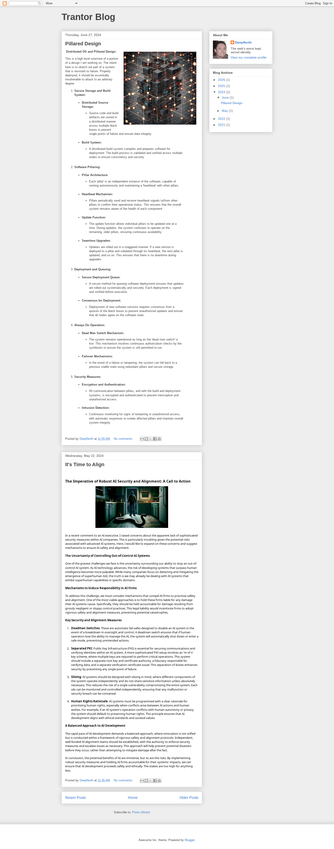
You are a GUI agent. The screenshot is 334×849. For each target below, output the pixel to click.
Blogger (189, 840)
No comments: (124, 438)
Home (133, 798)
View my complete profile (249, 57)
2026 (222, 80)
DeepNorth (243, 42)
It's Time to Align (84, 464)
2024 (222, 92)
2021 (222, 125)
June (226, 97)
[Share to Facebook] (155, 439)
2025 (222, 86)
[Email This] (142, 439)
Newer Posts (75, 798)
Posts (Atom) (141, 812)
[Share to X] (150, 439)
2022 (222, 118)
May (225, 111)
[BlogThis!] (146, 439)
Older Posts (188, 798)
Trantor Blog (88, 17)
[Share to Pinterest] (159, 439)
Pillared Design (83, 43)
